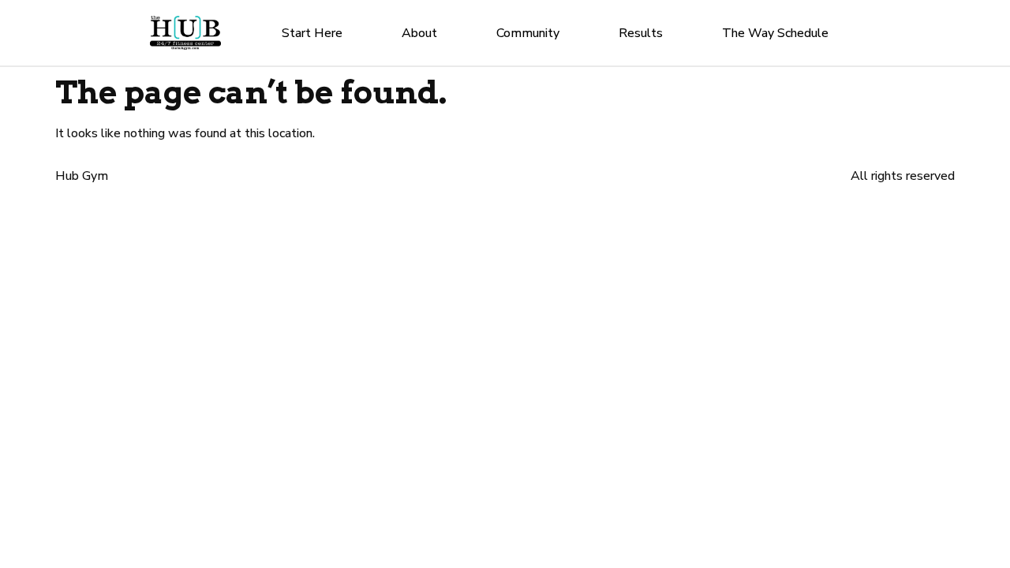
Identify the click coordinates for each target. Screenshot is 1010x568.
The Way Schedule (775, 33)
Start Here (312, 33)
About (419, 33)
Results (641, 33)
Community (527, 33)
